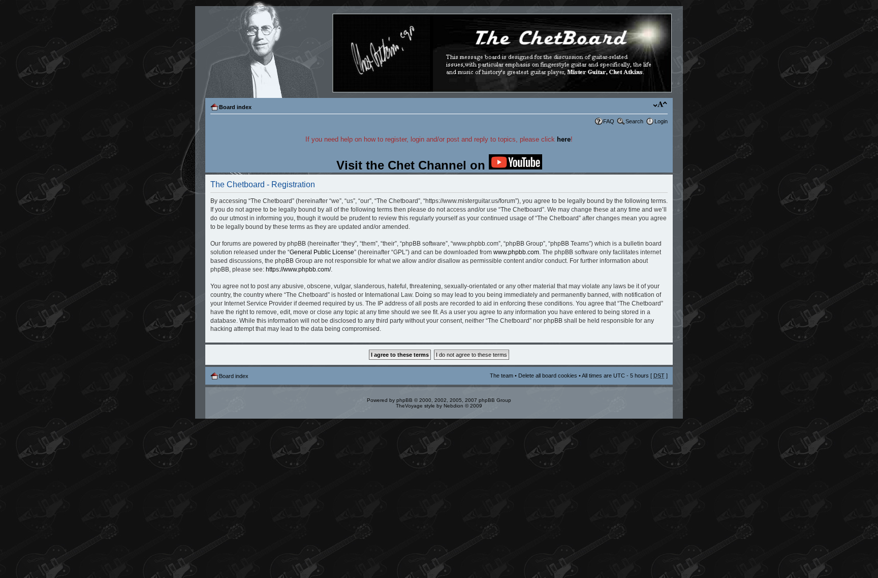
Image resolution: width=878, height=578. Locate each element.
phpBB (404, 400)
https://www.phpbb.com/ (298, 269)
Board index (235, 107)
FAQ (608, 121)
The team (501, 375)
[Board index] (438, 53)
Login (661, 121)
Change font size (660, 105)
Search (634, 121)
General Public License (322, 252)
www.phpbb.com (516, 252)
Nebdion (453, 406)
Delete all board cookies (547, 375)
